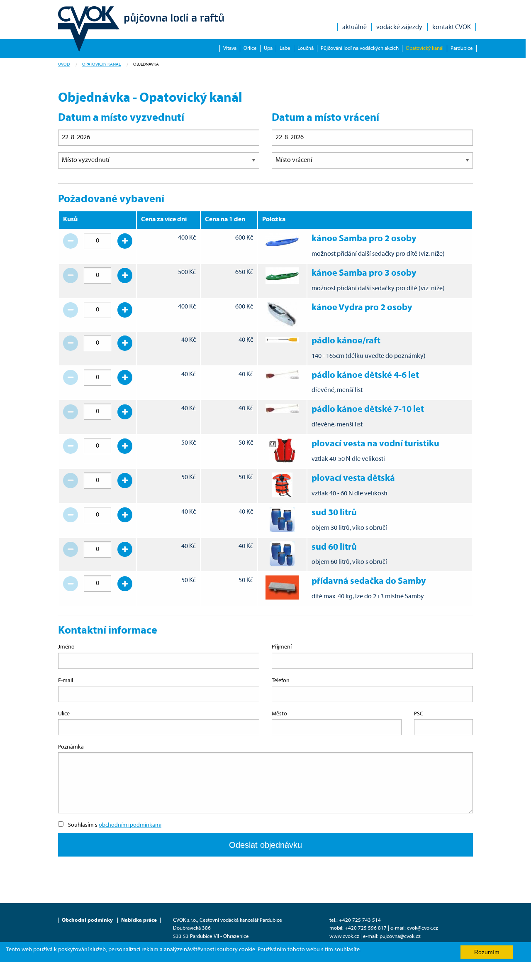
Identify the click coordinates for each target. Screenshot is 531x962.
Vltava (229, 48)
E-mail (65, 681)
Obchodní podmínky (87, 920)
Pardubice (462, 48)
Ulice (64, 714)
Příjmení (282, 647)
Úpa (268, 48)
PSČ (418, 714)
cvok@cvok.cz (422, 928)
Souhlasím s (114, 825)
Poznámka (71, 747)
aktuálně (354, 27)
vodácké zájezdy (399, 27)
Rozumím (486, 952)
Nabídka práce (139, 920)
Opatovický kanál (424, 48)
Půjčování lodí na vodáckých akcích (360, 48)
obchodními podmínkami (130, 825)
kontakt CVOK (451, 27)
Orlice (250, 48)
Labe (285, 48)
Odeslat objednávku (265, 844)
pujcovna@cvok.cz (400, 936)
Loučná (305, 48)
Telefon (281, 681)
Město (279, 714)
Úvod (64, 64)
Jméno (66, 647)
